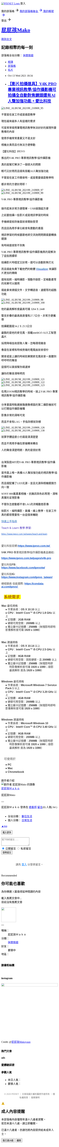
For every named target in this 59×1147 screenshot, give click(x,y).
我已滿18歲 (8, 1140)
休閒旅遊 (28, 55)
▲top (4, 826)
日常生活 (27, 820)
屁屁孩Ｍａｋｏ (10, 788)
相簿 (10, 62)
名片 (10, 70)
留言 (40, 807)
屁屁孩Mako (15, 30)
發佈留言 (7, 852)
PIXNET (15, 1094)
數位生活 (27, 816)
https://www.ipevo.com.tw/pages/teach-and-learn (24, 534)
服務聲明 (35, 1097)
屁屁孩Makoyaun (20, 1042)
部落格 (12, 66)
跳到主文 (6, 39)
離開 (19, 1140)
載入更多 (7, 832)
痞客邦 (33, 807)
